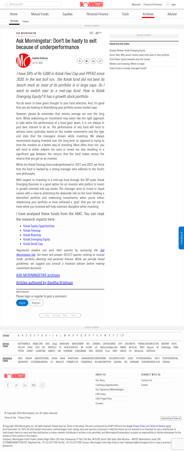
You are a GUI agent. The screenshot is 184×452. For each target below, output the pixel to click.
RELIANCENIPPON (103, 362)
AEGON (29, 358)
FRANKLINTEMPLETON (148, 343)
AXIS (47, 343)
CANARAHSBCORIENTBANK (93, 358)
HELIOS (21, 347)
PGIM (175, 347)
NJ (158, 347)
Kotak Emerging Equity (36, 239)
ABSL (20, 358)
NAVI (142, 347)
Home (13, 14)
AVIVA (54, 358)
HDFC (174, 343)
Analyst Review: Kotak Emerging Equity (127, 50)
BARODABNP (78, 343)
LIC (96, 347)
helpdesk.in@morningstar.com (138, 442)
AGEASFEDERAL (42, 358)
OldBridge (166, 347)
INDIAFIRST (23, 362)
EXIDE (130, 358)
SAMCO (51, 351)
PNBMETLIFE (72, 362)
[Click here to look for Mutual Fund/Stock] (6, 4)
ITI (60, 347)
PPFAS (21, 351)
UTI (130, 351)
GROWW (165, 343)
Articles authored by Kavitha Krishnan (44, 282)
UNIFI (114, 351)
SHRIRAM (67, 351)
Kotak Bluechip (32, 235)
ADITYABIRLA (24, 343)
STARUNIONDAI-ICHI (150, 362)
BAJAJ (62, 358)
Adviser (172, 14)
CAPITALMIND (109, 343)
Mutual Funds (40, 14)
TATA (91, 351)
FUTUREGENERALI (144, 358)
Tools (125, 14)
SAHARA (117, 362)
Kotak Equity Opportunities (39, 226)
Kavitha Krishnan (40, 58)
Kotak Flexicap (31, 230)
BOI (88, 343)
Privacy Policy (24, 417)
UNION (123, 351)
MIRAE (123, 347)
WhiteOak (138, 351)
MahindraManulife (109, 347)
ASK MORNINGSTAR (26, 33)
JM (82, 347)
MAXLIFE (60, 362)
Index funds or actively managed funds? (128, 68)
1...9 (122, 335)
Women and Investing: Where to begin (127, 63)
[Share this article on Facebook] (79, 60)
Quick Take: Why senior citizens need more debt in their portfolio (139, 55)
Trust (107, 351)
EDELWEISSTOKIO (117, 358)
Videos (25, 21)
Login (173, 4)
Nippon (150, 347)
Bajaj (54, 343)
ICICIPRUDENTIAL (170, 358)
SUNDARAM (80, 351)
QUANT (30, 351)
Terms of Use (10, 417)
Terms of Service (157, 426)
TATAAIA (166, 362)
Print (100, 33)
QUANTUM (40, 351)
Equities (68, 14)
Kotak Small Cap (33, 244)
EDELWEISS (130, 343)
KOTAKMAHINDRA (39, 362)
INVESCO (52, 347)
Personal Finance (97, 14)
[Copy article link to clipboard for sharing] (100, 60)
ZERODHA (150, 351)
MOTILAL (133, 347)
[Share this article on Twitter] (86, 60)
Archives (148, 14)
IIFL (43, 347)
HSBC (30, 347)
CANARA (96, 343)
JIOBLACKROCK (71, 347)
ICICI (37, 347)
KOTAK (89, 347)
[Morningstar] (22, 375)
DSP (120, 343)
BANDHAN (64, 343)
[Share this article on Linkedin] (93, 60)
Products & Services (153, 4)
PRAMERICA (86, 362)
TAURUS (99, 351)
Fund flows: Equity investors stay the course (130, 59)
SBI (59, 351)
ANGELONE (38, 343)
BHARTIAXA (73, 358)
